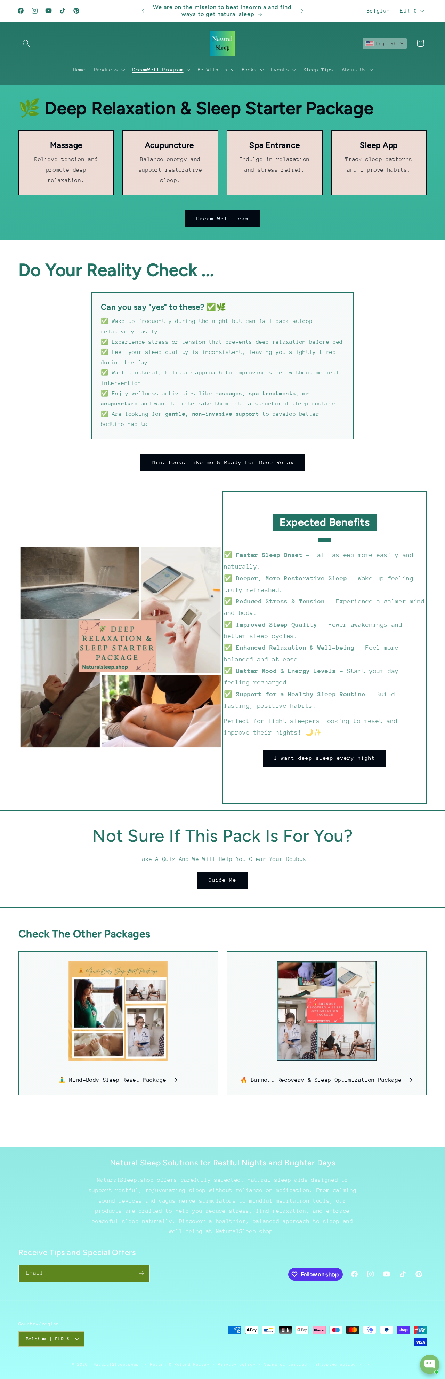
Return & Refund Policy (179, 1364)
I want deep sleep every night (324, 757)
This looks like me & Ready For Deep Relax (222, 463)
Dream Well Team (222, 218)
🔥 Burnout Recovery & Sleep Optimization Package (321, 1080)
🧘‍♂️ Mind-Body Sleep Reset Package (112, 1080)
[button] (26, 43)
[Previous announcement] (143, 11)
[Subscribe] (141, 1273)
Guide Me (222, 880)
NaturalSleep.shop (116, 1364)
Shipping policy (336, 1364)
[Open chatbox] (429, 1364)
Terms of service (285, 1364)
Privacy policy (237, 1364)
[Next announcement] (302, 11)
